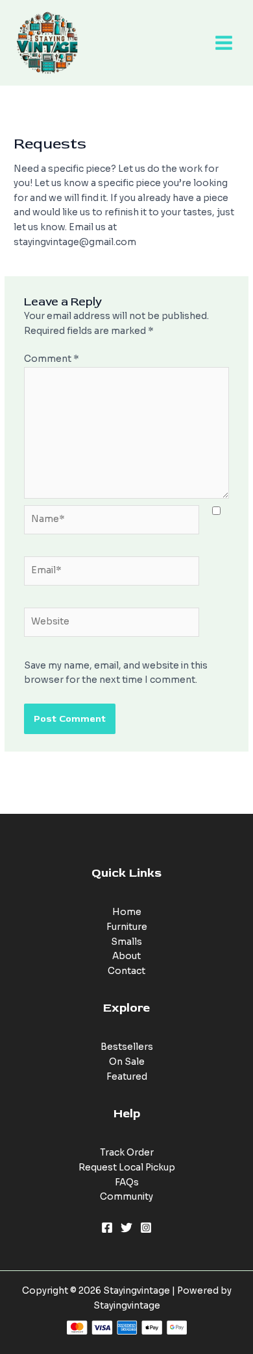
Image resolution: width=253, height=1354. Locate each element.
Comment (51, 358)
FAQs (127, 1182)
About (126, 956)
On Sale (127, 1061)
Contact (126, 971)
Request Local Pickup (126, 1167)
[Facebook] (107, 1227)
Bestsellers (127, 1046)
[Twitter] (126, 1227)
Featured (126, 1076)
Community (126, 1196)
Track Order (127, 1152)
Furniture (126, 926)
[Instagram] (146, 1227)
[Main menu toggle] (224, 43)
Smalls (126, 941)
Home (126, 912)
